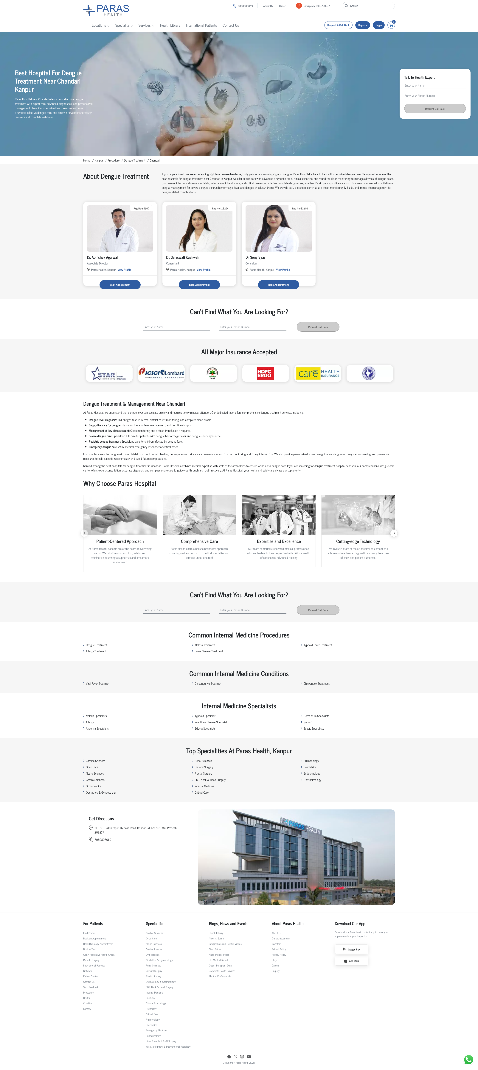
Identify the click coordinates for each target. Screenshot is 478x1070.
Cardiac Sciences (95, 760)
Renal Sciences (203, 760)
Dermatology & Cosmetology (161, 981)
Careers (275, 965)
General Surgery (204, 767)
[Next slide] (394, 533)
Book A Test (89, 949)
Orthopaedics (93, 786)
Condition (88, 1003)
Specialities (155, 923)
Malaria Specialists (96, 715)
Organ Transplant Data (220, 965)
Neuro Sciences (95, 773)
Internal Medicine (204, 786)
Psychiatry (151, 1008)
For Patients (93, 923)
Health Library (170, 25)
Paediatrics (310, 767)
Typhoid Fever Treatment (318, 645)
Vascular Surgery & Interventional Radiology (168, 1046)
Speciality (122, 25)
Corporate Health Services (222, 971)
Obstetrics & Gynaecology (101, 792)
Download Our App (350, 923)
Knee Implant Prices (219, 954)
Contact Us (231, 25)
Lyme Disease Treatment (209, 651)
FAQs (274, 960)
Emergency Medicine (156, 1030)
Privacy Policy (279, 954)
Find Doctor (89, 933)
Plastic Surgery (203, 773)
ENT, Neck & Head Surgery (210, 779)
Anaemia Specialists (97, 728)
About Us (268, 6)
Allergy (90, 722)
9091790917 (323, 6)
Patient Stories (90, 976)
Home (86, 160)
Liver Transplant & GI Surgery (161, 1041)
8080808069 (245, 6)
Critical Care (202, 792)
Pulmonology (311, 760)
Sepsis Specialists (314, 728)
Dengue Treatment (134, 160)
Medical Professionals (220, 976)
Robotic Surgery (91, 960)
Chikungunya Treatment (208, 683)
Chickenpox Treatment (317, 683)
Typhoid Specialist (205, 715)
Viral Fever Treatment (98, 683)
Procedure (114, 160)
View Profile (124, 269)
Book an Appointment (94, 938)
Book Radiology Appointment (98, 943)
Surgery (87, 1008)
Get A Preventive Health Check (98, 954)
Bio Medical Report (218, 960)
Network (87, 971)
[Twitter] (236, 1057)
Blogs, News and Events (228, 923)
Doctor (86, 998)
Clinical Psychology (156, 1003)
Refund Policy (279, 949)
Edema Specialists (205, 728)
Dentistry (150, 998)
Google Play (354, 949)
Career (282, 6)
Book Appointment (120, 284)
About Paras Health (288, 923)
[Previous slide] (84, 533)
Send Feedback (90, 987)
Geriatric (308, 722)
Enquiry (276, 971)
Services (145, 25)
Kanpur (99, 160)
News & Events (216, 938)
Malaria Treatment (205, 645)
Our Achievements (281, 938)
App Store (354, 960)
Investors (276, 943)
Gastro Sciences (95, 779)
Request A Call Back (338, 25)
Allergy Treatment (96, 651)
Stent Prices (215, 949)
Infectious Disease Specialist (211, 722)
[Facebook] (229, 1057)
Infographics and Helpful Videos (225, 943)
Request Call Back (435, 108)
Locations (99, 25)
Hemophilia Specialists (316, 715)
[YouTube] (248, 1057)
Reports (362, 25)
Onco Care (92, 767)
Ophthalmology (312, 779)
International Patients (201, 25)
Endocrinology (312, 773)
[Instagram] (242, 1057)
